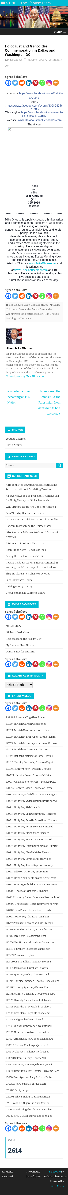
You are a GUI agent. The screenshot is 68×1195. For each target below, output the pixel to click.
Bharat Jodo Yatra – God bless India (26, 549)
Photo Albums (14, 445)
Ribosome (55, 1171)
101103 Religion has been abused (24, 1019)
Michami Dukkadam (17, 632)
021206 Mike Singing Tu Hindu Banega (28, 1096)
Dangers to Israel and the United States (28, 526)
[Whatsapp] (42, 83)
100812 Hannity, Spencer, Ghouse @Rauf (29, 1064)
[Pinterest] (35, 83)
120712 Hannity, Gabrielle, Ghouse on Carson (32, 884)
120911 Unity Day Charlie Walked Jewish (28, 852)
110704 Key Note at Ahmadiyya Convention (30, 942)
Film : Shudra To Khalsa (19, 580)
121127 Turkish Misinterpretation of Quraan (31, 743)
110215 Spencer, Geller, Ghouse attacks (28, 974)
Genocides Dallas (29, 309)
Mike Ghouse (14, 59)
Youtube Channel (15, 438)
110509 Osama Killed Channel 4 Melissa (28, 961)
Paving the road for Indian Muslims (26, 556)
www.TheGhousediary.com (31, 269)
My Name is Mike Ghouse (20, 645)
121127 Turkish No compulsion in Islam (28, 730)
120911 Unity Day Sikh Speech (23, 807)
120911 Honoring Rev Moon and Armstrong (31, 878)
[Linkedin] (29, 83)
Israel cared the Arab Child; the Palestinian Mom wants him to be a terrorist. (49, 402)
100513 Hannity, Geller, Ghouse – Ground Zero (32, 1071)
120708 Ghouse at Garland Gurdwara (27, 891)
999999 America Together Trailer (26, 717)
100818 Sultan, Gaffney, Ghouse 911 (26, 1058)
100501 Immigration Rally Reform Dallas (29, 1077)
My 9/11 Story (13, 626)
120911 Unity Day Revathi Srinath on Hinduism (32, 820)
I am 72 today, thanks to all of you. (25, 513)
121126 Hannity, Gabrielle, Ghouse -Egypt (29, 762)
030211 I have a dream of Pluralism (26, 1083)
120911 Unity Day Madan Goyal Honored (29, 839)
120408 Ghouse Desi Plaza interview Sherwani (32, 903)
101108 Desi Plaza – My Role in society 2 (28, 1006)
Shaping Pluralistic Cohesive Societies (28, 573)
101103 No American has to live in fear (28, 1032)
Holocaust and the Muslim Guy (23, 638)
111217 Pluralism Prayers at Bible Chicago (29, 923)
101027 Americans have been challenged (29, 1038)
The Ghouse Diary (19, 304)
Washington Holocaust (19, 318)
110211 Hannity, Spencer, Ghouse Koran (28, 987)
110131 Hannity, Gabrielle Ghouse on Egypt (30, 993)
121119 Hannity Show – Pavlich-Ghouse (28, 768)
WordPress (57, 1186)
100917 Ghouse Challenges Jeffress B (27, 1045)
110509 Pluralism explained (21, 955)
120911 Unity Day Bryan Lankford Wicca (28, 858)
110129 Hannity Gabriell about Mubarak (28, 1000)
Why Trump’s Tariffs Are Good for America (31, 506)
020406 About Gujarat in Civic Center (27, 1103)
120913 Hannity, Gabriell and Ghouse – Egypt (31, 794)
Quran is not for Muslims (20, 651)
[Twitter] (15, 83)
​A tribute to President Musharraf (25, 543)
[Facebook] (8, 83)
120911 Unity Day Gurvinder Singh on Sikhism (32, 846)
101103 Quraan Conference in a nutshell (29, 1026)
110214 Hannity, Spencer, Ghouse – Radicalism (32, 981)
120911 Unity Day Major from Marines (27, 833)
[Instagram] (49, 83)
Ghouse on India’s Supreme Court (25, 592)
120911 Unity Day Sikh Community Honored (31, 813)
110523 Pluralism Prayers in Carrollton (28, 948)
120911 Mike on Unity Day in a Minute (27, 871)
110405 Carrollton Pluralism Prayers (27, 968)
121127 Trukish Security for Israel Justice (29, 756)
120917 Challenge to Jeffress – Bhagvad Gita (31, 781)
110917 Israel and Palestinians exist (26, 936)
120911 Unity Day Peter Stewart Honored (29, 826)
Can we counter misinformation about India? (32, 519)
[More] (56, 83)
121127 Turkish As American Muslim (27, 749)
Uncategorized (39, 304)
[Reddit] (22, 83)
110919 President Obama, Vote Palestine (29, 929)
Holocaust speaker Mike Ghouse (40, 313)
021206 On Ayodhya (17, 1090)
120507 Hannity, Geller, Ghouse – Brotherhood (33, 897)
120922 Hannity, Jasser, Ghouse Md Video (29, 775)
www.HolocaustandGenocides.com (40, 120)
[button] (58, 31)
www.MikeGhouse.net (42, 263)
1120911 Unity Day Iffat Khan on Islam (27, 916)
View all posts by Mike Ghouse (25, 376)
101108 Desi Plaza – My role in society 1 (28, 1013)
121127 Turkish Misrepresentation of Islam (30, 736)
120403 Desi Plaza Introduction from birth (30, 910)
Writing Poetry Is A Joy (19, 586)
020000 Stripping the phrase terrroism (29, 1109)
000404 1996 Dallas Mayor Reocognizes (29, 1115)
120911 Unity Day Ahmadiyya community (29, 865)
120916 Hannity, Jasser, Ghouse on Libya (29, 788)
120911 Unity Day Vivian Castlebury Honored (31, 801)
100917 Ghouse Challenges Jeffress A (27, 1051)
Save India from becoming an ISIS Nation (18, 397)
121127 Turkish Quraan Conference (26, 723)
